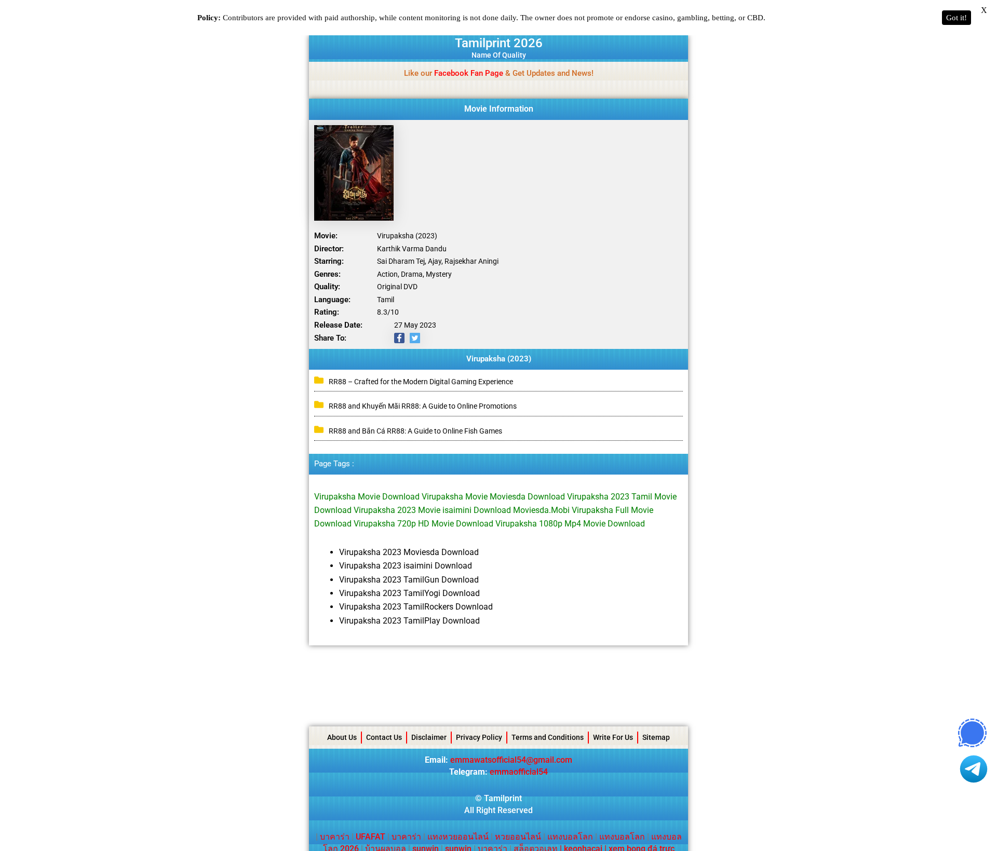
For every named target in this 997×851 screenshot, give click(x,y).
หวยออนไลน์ (518, 837)
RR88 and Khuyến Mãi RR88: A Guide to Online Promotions (423, 406)
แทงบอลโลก (570, 837)
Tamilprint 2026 (499, 43)
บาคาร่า (334, 837)
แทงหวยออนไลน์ (458, 837)
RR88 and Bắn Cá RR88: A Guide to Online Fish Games (415, 431)
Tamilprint (503, 798)
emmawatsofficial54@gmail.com (511, 760)
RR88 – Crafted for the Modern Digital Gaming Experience (422, 381)
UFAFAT (370, 837)
